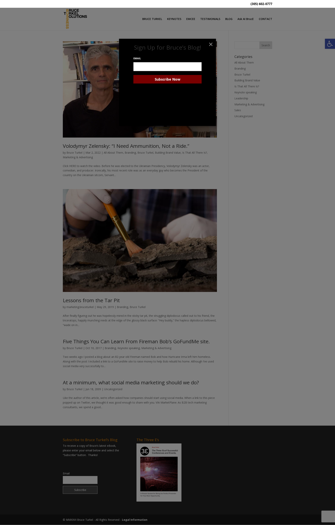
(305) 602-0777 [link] (261, 4)
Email (137, 58)
